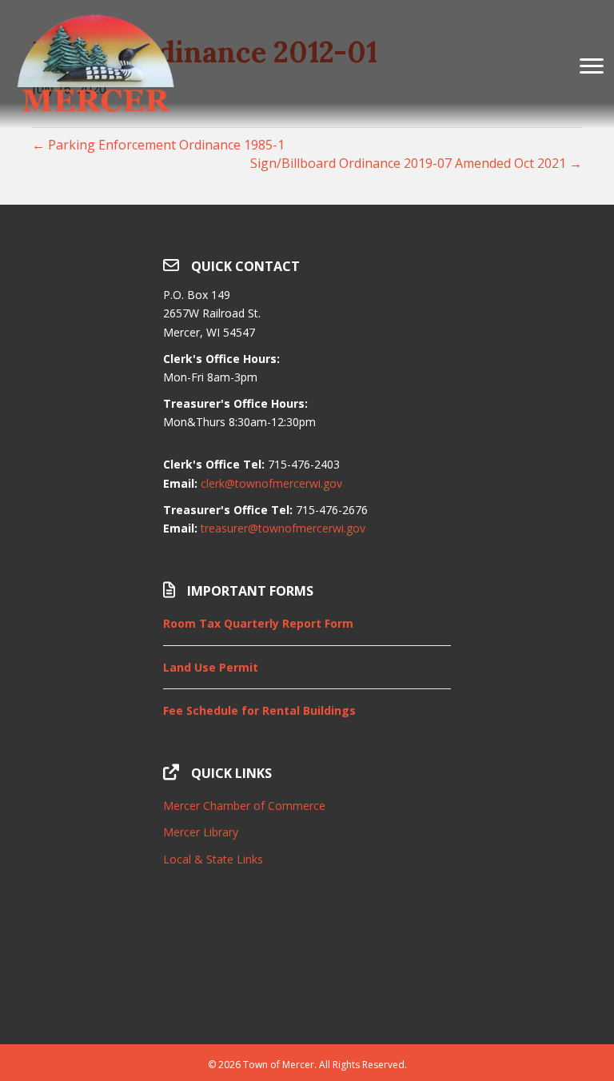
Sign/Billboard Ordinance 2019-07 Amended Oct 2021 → (416, 163)
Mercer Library (200, 832)
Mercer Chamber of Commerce (244, 805)
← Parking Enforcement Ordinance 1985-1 (158, 145)
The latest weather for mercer (307, 1004)
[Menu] (591, 66)
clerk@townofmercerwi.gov (271, 483)
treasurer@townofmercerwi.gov (283, 528)
